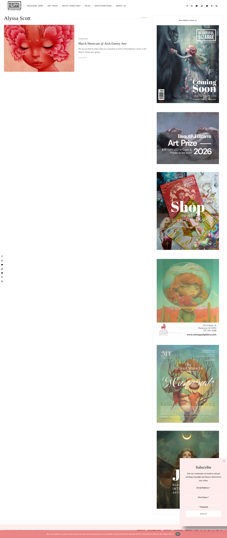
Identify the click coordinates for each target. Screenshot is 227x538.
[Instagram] (191, 6)
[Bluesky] (207, 6)
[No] (223, 534)
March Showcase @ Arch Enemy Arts (102, 43)
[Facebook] (187, 6)
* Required (203, 507)
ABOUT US (121, 6)
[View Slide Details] (188, 138)
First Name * (203, 497)
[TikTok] (202, 6)
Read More (82, 57)
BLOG (87, 6)
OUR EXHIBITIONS (103, 6)
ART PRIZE (53, 6)
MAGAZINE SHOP (35, 6)
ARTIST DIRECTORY (71, 6)
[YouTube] (196, 6)
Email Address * (203, 488)
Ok (178, 534)
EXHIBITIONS (83, 39)
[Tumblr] (212, 6)
